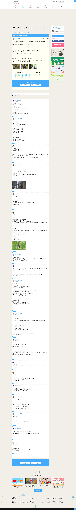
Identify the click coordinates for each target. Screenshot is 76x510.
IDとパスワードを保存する (55, 37)
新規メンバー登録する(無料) (36, 84)
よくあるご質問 (53, 1)
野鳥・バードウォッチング (35, 498)
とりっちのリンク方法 (55, 502)
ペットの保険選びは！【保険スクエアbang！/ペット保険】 (21, 32)
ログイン (59, 2)
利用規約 (60, 1)
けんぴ (15, 38)
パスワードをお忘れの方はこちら (56, 38)
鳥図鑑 (42, 502)
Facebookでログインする (58, 40)
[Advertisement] (38, 15)
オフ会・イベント (23, 498)
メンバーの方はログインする (25, 84)
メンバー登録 (62, 2)
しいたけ (18, 145)
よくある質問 (49, 502)
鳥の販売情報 (22, 501)
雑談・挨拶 (14, 498)
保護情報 (33, 501)
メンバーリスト (44, 501)
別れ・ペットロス (23, 503)
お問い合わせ (57, 1)
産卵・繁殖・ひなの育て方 (24, 502)
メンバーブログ (49, 501)
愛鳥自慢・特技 (15, 503)
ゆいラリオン (18, 100)
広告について (61, 501)
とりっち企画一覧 (38, 490)
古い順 (16, 95)
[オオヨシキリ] (19, 241)
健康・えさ (14, 501)
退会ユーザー (18, 254)
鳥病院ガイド (49, 498)
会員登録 (53, 501)
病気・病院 (14, 502)
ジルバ (18, 339)
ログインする (58, 35)
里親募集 (33, 502)
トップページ (43, 498)
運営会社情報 (61, 502)
